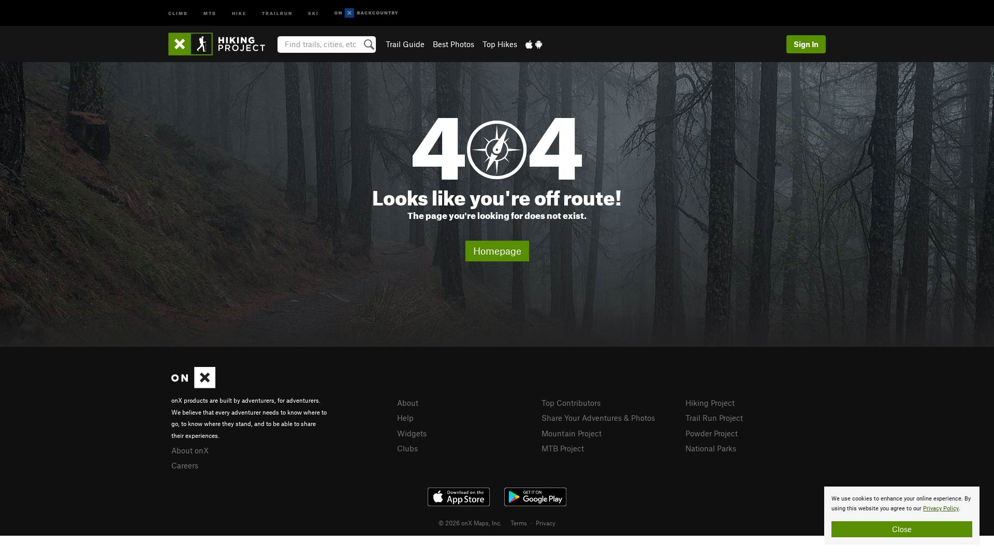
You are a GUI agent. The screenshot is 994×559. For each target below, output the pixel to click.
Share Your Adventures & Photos (598, 417)
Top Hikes (500, 44)
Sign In (806, 44)
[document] (901, 515)
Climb (178, 12)
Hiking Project (710, 402)
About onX (190, 450)
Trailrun (277, 12)
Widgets (412, 433)
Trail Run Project (714, 417)
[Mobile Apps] (533, 44)
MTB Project (563, 448)
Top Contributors (571, 402)
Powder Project (711, 433)
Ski (313, 12)
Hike (239, 12)
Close (902, 529)
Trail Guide (405, 44)
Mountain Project (572, 433)
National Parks (710, 448)
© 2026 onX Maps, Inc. (470, 522)
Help (405, 417)
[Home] (221, 44)
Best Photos (453, 44)
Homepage (497, 251)
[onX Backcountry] (366, 13)
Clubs (407, 448)
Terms (518, 522)
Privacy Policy (941, 508)
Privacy (546, 522)
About (407, 402)
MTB (209, 12)
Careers (184, 465)
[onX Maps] (193, 385)
